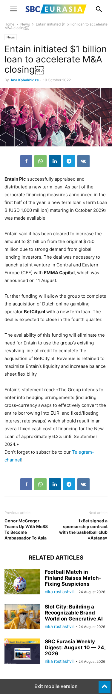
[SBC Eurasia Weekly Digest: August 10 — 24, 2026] (22, 651)
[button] (13, 9)
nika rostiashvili (59, 591)
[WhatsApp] (40, 161)
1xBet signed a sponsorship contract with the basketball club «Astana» (83, 529)
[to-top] (105, 684)
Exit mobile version (56, 686)
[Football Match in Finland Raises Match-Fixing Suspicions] (22, 582)
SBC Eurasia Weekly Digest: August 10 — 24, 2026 (75, 647)
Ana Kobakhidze (24, 80)
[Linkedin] (55, 161)
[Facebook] (26, 161)
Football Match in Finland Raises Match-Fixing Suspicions (73, 578)
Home (9, 24)
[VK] (83, 161)
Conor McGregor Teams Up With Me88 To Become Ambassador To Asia (26, 529)
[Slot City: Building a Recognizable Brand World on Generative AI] (22, 617)
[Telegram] (69, 161)
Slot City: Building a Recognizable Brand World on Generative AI (74, 613)
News (25, 24)
